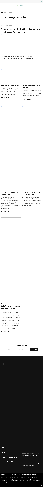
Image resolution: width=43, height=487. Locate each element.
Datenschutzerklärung (36, 485)
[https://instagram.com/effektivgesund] (2, 364)
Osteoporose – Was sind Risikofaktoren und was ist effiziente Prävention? (10, 306)
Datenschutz (4, 449)
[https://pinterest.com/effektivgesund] (10, 364)
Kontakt (3, 447)
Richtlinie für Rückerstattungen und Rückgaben (9, 458)
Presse (2, 454)
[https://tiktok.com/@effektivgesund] (4, 364)
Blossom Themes (14, 485)
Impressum (3, 452)
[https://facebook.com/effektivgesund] (7, 364)
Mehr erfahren (5, 62)
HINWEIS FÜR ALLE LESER (7, 461)
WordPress (28, 485)
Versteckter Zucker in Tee (10, 85)
